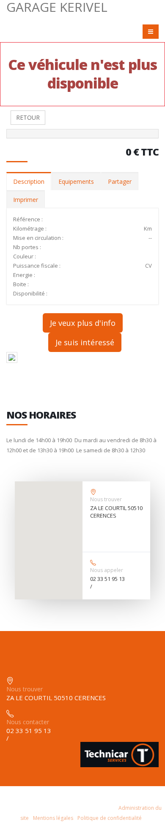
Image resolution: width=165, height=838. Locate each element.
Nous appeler (106, 570)
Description (28, 181)
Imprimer (25, 200)
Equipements (76, 181)
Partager (120, 181)
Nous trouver (106, 499)
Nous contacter (27, 722)
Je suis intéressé (84, 342)
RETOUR (28, 117)
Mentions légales (53, 818)
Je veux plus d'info (83, 323)
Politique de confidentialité (109, 818)
